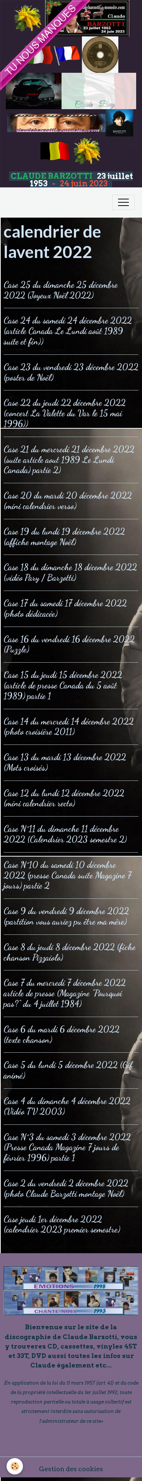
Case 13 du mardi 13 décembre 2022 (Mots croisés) (65, 762)
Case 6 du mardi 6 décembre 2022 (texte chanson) (61, 1034)
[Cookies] (15, 1466)
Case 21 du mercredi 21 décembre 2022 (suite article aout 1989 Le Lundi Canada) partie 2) (69, 460)
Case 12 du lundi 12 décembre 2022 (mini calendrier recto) (64, 798)
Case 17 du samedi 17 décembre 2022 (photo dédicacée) (65, 608)
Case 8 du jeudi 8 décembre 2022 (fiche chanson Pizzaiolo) (69, 952)
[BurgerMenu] (123, 202)
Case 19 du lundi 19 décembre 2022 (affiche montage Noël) (64, 536)
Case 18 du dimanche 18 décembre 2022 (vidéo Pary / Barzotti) (70, 572)
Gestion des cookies (71, 1469)
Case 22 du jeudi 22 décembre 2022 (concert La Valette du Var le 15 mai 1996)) (65, 413)
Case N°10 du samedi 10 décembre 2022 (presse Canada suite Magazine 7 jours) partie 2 (67, 875)
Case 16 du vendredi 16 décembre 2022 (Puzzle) (69, 644)
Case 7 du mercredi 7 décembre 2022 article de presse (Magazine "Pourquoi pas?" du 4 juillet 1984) (65, 993)
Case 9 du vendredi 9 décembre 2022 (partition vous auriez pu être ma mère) (66, 916)
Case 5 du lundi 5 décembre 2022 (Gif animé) (68, 1070)
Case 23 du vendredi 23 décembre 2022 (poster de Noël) (71, 372)
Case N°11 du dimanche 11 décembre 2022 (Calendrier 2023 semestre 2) (65, 834)
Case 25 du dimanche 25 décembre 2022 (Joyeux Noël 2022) (61, 290)
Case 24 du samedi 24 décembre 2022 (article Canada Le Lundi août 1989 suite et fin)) (68, 331)
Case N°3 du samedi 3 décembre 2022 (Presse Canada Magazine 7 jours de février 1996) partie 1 (67, 1147)
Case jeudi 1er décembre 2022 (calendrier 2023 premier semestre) (62, 1224)
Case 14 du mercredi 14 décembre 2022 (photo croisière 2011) (69, 726)
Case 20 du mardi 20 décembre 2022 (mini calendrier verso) (68, 500)
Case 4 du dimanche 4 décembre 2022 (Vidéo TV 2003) (67, 1106)
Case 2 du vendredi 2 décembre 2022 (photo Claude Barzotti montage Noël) (66, 1188)
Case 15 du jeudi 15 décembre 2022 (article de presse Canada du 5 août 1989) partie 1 (63, 685)
